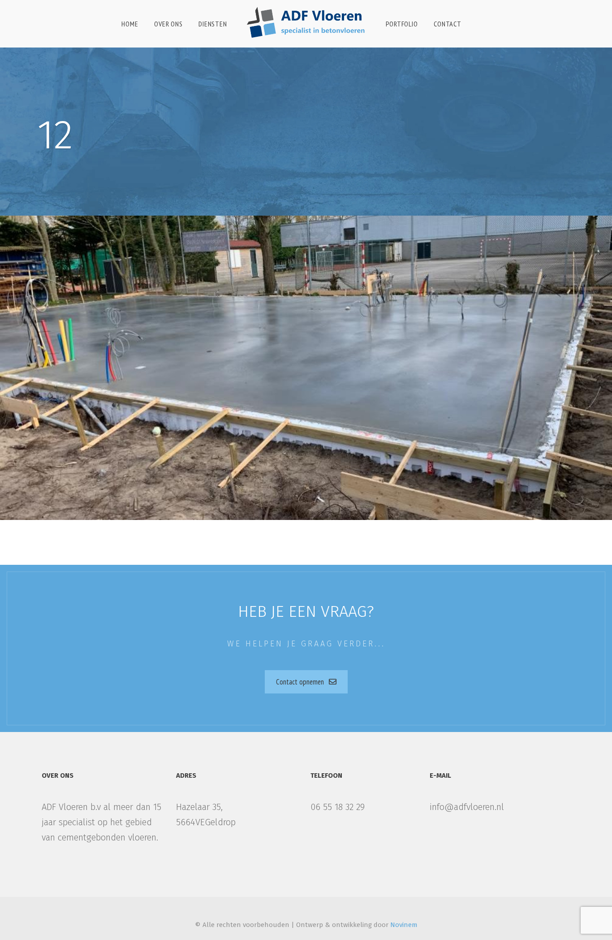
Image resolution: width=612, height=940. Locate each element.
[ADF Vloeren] (306, 19)
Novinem (404, 925)
